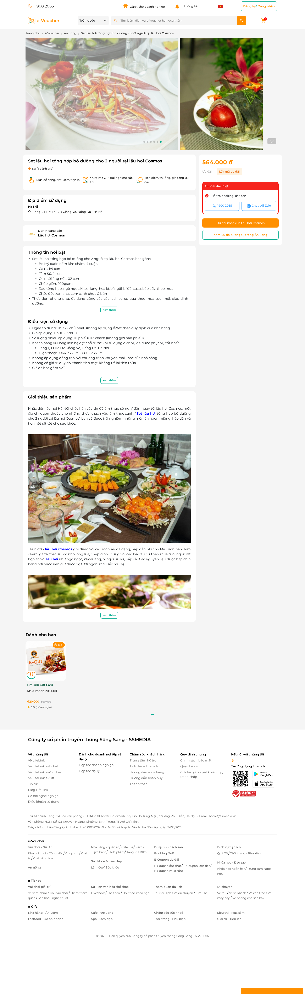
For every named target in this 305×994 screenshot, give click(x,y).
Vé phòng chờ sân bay (248, 898)
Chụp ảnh (72, 853)
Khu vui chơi (59, 893)
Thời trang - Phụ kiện (245, 853)
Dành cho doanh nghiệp (147, 7)
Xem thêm (109, 309)
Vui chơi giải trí (39, 887)
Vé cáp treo (257, 893)
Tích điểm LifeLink (144, 766)
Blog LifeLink (38, 790)
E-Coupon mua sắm (168, 871)
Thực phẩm (116, 852)
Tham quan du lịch (168, 887)
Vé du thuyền (184, 893)
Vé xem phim (38, 893)
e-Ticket (34, 881)
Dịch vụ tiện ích (229, 847)
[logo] (44, 20)
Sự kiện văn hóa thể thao (110, 887)
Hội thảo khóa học (136, 893)
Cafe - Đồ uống (102, 913)
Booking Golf (164, 853)
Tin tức (33, 784)
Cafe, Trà (127, 847)
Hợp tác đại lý (89, 771)
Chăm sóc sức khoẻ (168, 913)
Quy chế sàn (189, 766)
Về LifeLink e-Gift (41, 778)
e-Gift (32, 907)
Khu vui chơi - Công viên (45, 853)
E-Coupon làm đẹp (196, 866)
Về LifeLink (36, 760)
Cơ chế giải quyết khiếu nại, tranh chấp (201, 774)
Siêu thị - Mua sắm (231, 913)
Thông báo (190, 6)
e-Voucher (36, 841)
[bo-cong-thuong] (243, 793)
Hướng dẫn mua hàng (147, 772)
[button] (144, 142)
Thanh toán (139, 784)
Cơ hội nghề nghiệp (43, 796)
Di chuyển (225, 887)
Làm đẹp (97, 867)
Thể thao (114, 893)
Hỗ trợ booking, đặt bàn (228, 196)
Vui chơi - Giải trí (40, 847)
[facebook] (233, 760)
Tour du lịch (163, 893)
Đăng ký (249, 6)
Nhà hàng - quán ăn (105, 847)
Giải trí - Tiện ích (229, 919)
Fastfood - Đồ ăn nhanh (45, 919)
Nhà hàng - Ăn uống (43, 913)
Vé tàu (222, 893)
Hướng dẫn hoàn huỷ (146, 778)
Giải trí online (43, 858)
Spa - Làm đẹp (102, 919)
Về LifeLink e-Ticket (43, 766)
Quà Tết (222, 853)
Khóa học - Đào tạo (231, 862)
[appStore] (264, 783)
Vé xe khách (238, 893)
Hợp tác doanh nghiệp (96, 765)
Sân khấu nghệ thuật (53, 898)
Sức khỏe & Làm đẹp (106, 861)
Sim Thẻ (201, 893)
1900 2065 (44, 6)
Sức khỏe (112, 867)
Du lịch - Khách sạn (168, 847)
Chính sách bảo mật (195, 760)
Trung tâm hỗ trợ (143, 760)
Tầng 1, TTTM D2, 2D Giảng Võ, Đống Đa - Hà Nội (68, 212)
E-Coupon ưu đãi (166, 859)
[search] (241, 20)
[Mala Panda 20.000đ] (46, 661)
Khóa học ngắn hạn (231, 869)
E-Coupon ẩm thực (168, 866)
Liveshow (98, 893)
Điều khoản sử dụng (43, 802)
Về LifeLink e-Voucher (44, 772)
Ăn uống (34, 867)
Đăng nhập (266, 6)
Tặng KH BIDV (137, 852)
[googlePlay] (264, 774)
